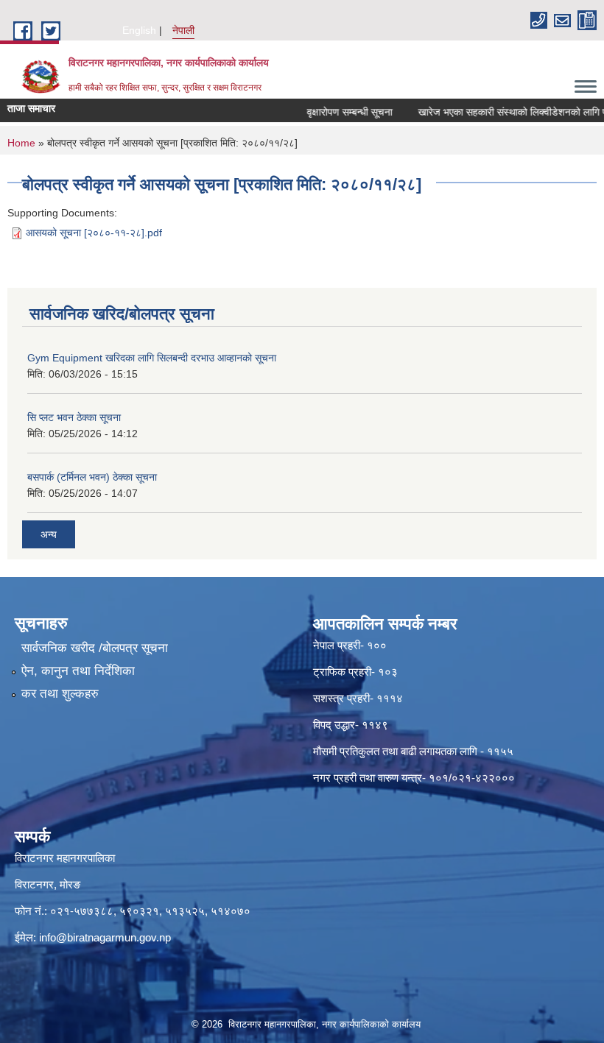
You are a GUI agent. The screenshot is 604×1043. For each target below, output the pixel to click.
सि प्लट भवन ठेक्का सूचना (74, 417)
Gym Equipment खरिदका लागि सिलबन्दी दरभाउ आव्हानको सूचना (151, 358)
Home (21, 143)
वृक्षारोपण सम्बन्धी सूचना (339, 112)
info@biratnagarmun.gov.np (105, 937)
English (139, 30)
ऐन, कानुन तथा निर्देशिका (78, 671)
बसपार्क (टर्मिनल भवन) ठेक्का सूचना (92, 477)
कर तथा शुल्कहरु (60, 694)
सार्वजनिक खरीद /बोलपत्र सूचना (94, 648)
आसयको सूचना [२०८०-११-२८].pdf (94, 232)
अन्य (49, 534)
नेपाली (183, 30)
